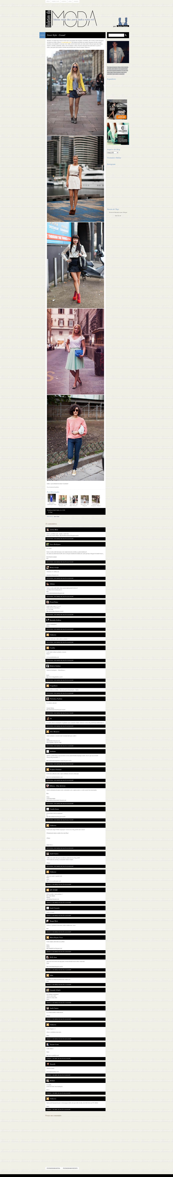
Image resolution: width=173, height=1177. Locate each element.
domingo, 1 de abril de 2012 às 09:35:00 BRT (58, 1093)
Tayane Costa (54, 1044)
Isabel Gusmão (55, 908)
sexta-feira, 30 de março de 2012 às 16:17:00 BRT (59, 713)
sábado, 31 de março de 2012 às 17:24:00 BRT (58, 1002)
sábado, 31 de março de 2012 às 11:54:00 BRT (58, 915)
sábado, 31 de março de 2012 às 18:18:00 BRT (58, 1019)
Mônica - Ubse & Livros (57, 786)
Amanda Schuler (55, 990)
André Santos (54, 854)
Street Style (56, 516)
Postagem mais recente (70, 1168)
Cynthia (52, 648)
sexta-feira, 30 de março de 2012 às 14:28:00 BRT (59, 578)
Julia (51, 975)
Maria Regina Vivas (56, 937)
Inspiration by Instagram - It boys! (95, 505)
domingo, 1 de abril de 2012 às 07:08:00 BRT (58, 1075)
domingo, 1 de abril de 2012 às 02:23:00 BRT (58, 1058)
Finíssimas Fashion (56, 699)
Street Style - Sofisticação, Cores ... (51, 504)
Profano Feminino (56, 769)
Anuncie (76, 1)
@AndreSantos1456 (66, 42)
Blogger (80, 1175)
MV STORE (54, 890)
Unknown (53, 635)
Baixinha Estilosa (55, 620)
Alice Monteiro (54, 731)
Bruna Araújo (54, 567)
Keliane (52, 1080)
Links (69, 1)
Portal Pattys (54, 602)
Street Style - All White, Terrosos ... (74, 505)
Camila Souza (54, 809)
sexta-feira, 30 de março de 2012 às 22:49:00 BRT (59, 866)
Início (48, 1)
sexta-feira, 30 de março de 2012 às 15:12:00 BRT (59, 680)
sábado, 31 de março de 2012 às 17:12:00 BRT (58, 969)
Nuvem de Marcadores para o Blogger (118, 212)
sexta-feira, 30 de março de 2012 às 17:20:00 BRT (59, 745)
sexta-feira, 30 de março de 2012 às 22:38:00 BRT (59, 848)
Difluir (92, 1175)
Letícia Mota (54, 529)
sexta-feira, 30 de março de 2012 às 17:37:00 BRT (59, 764)
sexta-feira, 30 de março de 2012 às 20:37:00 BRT (59, 819)
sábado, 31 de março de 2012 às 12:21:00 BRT (58, 931)
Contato (63, 1)
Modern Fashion (55, 666)
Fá (51, 718)
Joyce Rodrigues (55, 544)
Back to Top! (98, 1175)
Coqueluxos (53, 686)
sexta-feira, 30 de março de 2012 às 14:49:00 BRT (59, 642)
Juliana (52, 584)
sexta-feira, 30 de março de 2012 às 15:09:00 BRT (59, 660)
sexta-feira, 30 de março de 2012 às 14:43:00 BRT (59, 614)
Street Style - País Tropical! (85, 505)
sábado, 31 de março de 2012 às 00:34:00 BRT (58, 884)
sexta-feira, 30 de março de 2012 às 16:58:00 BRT (59, 726)
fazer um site (118, 215)
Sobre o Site (55, 1)
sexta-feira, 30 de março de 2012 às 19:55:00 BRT (59, 803)
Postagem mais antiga (53, 1168)
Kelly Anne (53, 957)
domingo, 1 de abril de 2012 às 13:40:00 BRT (58, 1109)
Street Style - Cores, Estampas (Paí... (62, 505)
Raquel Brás (54, 921)
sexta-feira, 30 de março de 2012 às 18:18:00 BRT (59, 780)
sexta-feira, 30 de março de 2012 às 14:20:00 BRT (59, 538)
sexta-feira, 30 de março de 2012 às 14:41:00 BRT (59, 596)
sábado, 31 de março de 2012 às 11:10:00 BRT (58, 902)
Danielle (52, 1064)
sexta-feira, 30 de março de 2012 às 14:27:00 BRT (59, 562)
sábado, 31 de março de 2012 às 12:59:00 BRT (58, 951)
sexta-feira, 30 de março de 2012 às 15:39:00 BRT (59, 693)
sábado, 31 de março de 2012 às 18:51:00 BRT (58, 1038)
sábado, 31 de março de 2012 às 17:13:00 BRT (58, 984)
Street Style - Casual (56, 34)
